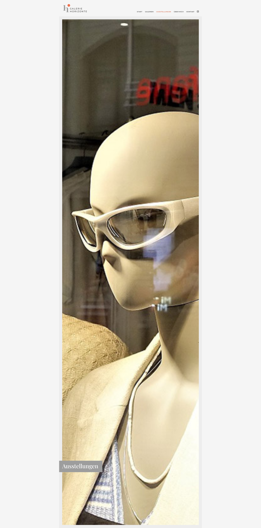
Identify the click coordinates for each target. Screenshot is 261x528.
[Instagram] (198, 11)
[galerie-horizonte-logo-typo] (75, 8)
